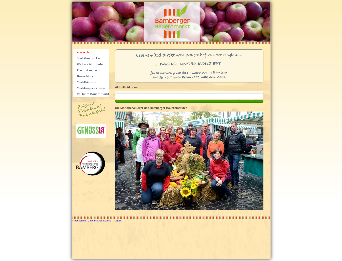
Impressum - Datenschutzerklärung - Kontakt (98, 220)
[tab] (189, 92)
